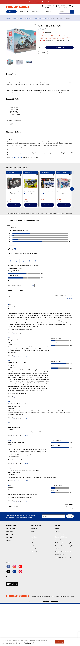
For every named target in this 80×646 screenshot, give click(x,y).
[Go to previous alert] (8, 1)
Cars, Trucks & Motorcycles (42, 18)
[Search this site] (72, 12)
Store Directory (10, 528)
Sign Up (70, 516)
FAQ (32, 543)
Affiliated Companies (61, 548)
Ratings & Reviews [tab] (15, 220)
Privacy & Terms (70, 596)
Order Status (34, 537)
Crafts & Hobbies (17, 18)
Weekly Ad (11, 11)
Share (42, 52)
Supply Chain (34, 548)
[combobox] (64, 12)
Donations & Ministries (61, 537)
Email (44, 516)
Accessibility (34, 551)
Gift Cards (9, 537)
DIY (55, 11)
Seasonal (47, 11)
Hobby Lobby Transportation (63, 551)
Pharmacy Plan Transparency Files (64, 546)
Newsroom (58, 528)
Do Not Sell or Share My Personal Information (54, 596)
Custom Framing (59, 540)
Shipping (14, 157)
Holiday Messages (60, 534)
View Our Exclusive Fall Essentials (40, 2)
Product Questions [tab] (31, 220)
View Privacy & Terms (29, 643)
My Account (9, 531)
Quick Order (34, 540)
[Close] (77, 642)
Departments (23, 11)
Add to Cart (61, 47)
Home (8, 18)
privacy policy (46, 601)
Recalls (33, 546)
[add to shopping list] (35, 24)
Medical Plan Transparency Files (64, 543)
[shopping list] (70, 6)
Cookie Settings (59, 642)
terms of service (54, 601)
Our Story (57, 531)
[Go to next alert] (72, 1)
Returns (20, 157)
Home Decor (35, 11)
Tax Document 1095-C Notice (63, 557)
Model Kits (28, 18)
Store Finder (9, 534)
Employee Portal (59, 554)
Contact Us (34, 528)
